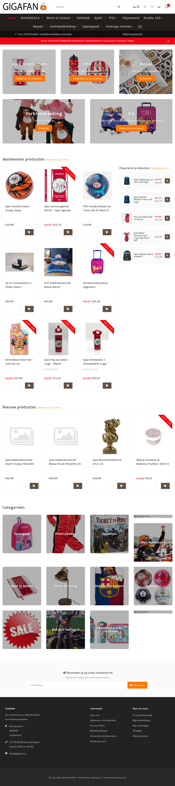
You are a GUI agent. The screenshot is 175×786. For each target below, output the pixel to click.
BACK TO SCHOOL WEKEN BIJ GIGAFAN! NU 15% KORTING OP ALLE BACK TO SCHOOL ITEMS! (87, 41)
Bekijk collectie (57, 160)
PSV (112, 18)
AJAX (98, 18)
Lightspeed (95, 777)
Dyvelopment (119, 777)
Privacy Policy (97, 725)
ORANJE (83, 18)
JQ (140, 26)
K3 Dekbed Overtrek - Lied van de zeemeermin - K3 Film (19, 363)
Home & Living (53, 568)
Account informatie (142, 715)
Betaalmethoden (99, 730)
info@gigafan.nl (17, 753)
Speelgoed (91, 26)
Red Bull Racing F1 (56, 612)
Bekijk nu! (44, 128)
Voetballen (139, 568)
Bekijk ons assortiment (131, 128)
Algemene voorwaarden (103, 720)
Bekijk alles (159, 168)
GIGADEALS (30, 18)
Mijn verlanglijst (141, 725)
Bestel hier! (146, 78)
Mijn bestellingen (141, 720)
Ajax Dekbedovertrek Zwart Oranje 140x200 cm (19, 463)
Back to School (58, 18)
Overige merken (119, 26)
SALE (5, 612)
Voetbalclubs (140, 516)
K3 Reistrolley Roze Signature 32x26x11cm (95, 286)
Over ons (95, 715)
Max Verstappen (142, 524)
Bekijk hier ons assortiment (87, 78)
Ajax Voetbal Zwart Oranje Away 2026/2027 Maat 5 (17, 210)
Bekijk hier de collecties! (29, 78)
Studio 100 (152, 18)
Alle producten (140, 736)
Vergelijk (137, 730)
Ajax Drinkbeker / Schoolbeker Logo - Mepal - (95, 363)
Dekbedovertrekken (100, 568)
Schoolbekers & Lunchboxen (105, 612)
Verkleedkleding (63, 26)
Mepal (38, 26)
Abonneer (139, 685)
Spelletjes (95, 516)
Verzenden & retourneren (103, 736)
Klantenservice (98, 741)
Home (12, 18)
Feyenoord (131, 18)
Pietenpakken (53, 516)
